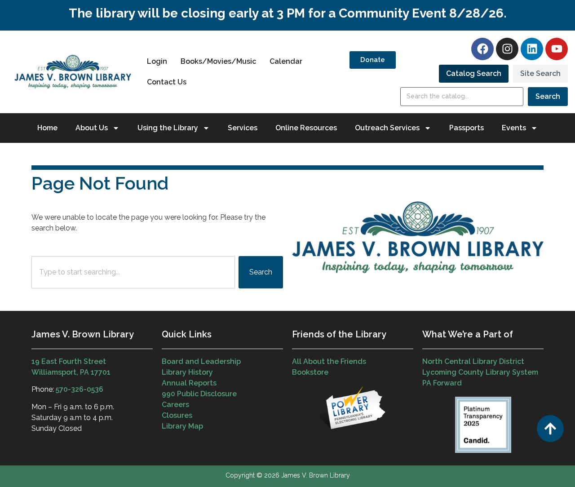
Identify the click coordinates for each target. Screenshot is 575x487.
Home (47, 128)
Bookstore (310, 372)
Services (242, 128)
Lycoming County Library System (480, 372)
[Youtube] (556, 49)
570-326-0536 (79, 389)
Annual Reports (189, 383)
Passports (466, 128)
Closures (177, 415)
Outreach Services (387, 128)
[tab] (474, 74)
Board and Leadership (201, 361)
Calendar (286, 61)
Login (157, 61)
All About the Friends (329, 361)
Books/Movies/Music (218, 61)
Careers (175, 404)
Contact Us (166, 82)
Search (547, 96)
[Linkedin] (532, 49)
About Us (91, 128)
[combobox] (133, 272)
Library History (187, 372)
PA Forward (442, 383)
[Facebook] (482, 49)
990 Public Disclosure (199, 394)
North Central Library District (473, 361)
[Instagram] (507, 49)
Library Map (182, 426)
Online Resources (306, 128)
